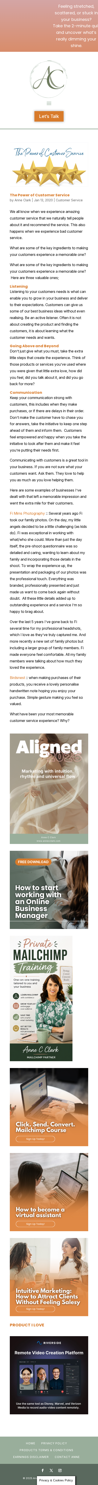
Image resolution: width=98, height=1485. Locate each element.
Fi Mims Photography (27, 513)
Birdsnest (17, 677)
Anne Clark (23, 200)
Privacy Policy (54, 1443)
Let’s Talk (49, 116)
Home (30, 1443)
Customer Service (69, 200)
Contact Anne (67, 1457)
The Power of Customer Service (40, 195)
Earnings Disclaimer (31, 1457)
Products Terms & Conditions (46, 1450)
